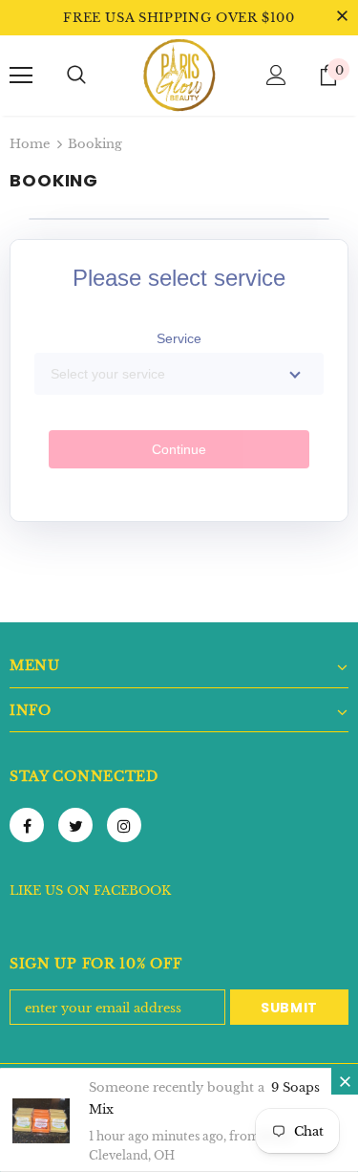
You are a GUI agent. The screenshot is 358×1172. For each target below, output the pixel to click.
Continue (179, 449)
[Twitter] (75, 825)
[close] (341, 17)
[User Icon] (276, 75)
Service (179, 338)
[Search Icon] (76, 75)
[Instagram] (124, 825)
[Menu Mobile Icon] (21, 75)
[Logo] (179, 74)
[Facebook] (27, 825)
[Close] (344, 1081)
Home (30, 144)
